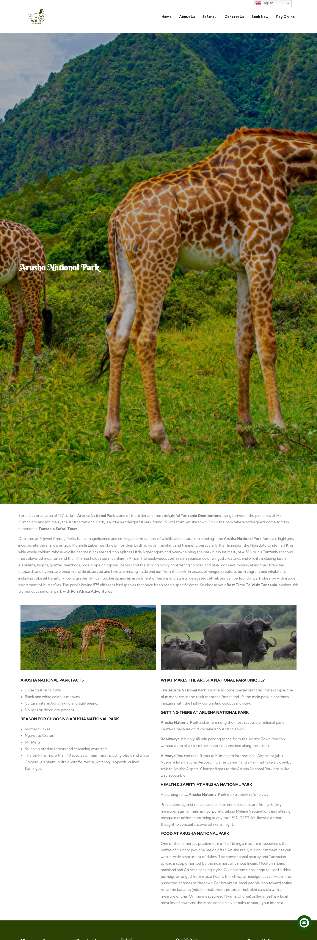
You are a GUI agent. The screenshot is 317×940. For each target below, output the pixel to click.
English (267, 3)
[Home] (36, 16)
